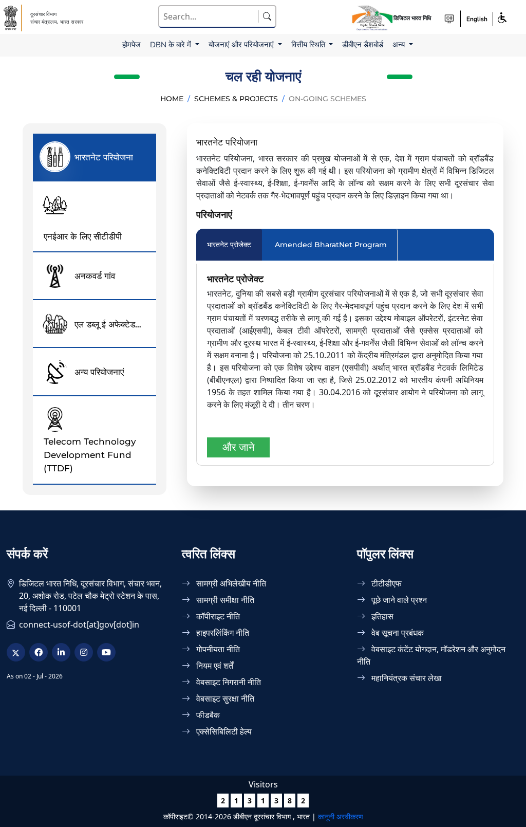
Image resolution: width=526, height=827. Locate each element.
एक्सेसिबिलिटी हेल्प (223, 731)
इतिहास (381, 616)
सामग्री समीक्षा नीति (224, 599)
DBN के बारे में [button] (171, 45)
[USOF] (11, 18)
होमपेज (131, 45)
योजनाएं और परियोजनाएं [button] (242, 45)
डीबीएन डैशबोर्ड (362, 45)
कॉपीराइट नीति (217, 616)
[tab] (94, 157)
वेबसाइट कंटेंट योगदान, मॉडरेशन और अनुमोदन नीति (431, 655)
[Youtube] (106, 652)
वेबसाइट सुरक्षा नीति (224, 698)
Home (171, 98)
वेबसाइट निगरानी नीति (227, 682)
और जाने (238, 447)
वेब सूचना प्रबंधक (396, 632)
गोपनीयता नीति (217, 649)
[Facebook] (38, 652)
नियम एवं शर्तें (213, 665)
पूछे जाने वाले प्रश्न (398, 599)
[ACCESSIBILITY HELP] (449, 18)
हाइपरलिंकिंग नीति (221, 632)
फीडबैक (207, 715)
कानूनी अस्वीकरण (340, 816)
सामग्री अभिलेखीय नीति (230, 583)
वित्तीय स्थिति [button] (309, 45)
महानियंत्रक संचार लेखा (405, 678)
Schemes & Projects (236, 98)
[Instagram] (83, 652)
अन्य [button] (399, 45)
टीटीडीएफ (385, 583)
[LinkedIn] (61, 652)
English (476, 19)
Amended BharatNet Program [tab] (331, 244)
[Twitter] (16, 652)
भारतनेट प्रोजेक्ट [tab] (229, 244)
